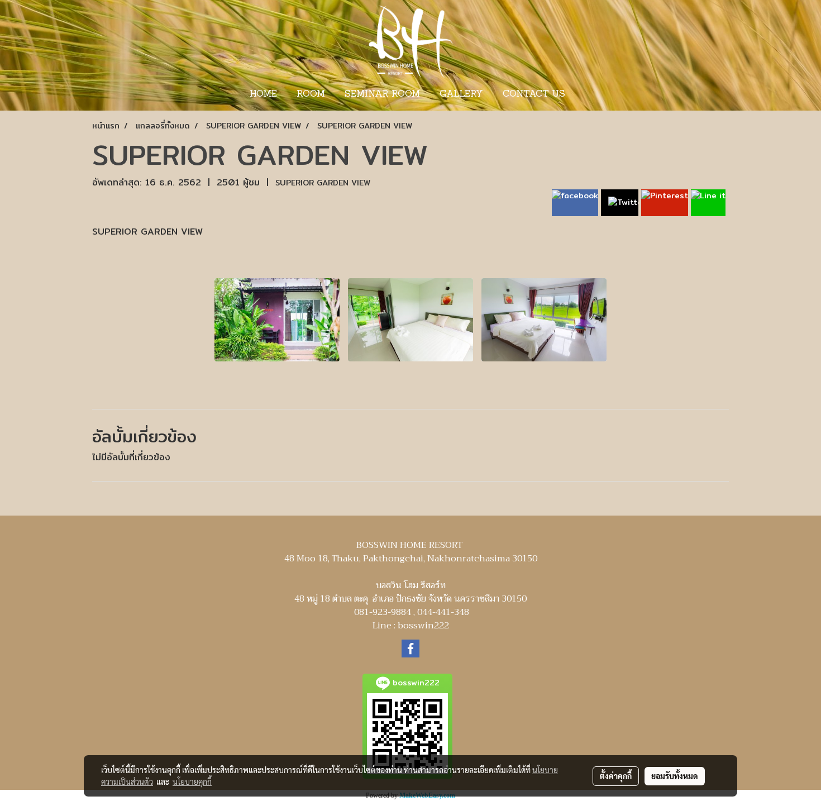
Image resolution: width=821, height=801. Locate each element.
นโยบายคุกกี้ (192, 781)
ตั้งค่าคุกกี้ (616, 776)
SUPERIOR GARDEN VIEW (322, 183)
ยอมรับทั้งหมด (674, 776)
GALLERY (461, 94)
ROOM (311, 94)
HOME (263, 94)
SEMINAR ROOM (382, 94)
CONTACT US (534, 94)
